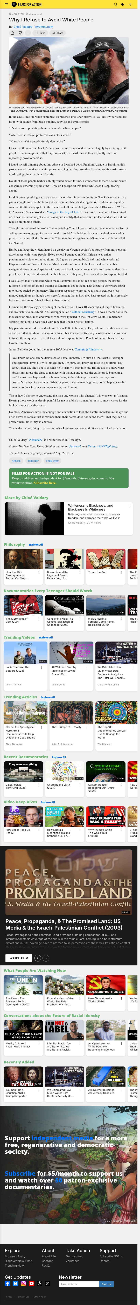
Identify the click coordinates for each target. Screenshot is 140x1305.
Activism (16, 460)
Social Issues (52, 460)
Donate (105, 1261)
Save (42, 32)
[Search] (115, 4)
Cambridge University (88, 349)
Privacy (8, 1296)
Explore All (36, 544)
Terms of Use (23, 1296)
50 (58, 1180)
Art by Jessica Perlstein (120, 1220)
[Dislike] (20, 33)
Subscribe (20, 1173)
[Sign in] (130, 4)
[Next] (46, 958)
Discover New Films (18, 1261)
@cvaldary (35, 440)
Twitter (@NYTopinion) (102, 446)
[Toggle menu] (6, 4)
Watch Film (19, 958)
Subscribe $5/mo (111, 1256)
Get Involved (74, 1256)
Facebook (75, 446)
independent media (62, 1138)
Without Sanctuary (82, 312)
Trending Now (14, 1265)
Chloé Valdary (23, 26)
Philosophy (33, 460)
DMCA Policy (40, 1296)
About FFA (49, 1256)
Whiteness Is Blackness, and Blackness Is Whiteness (90, 507)
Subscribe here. (45, 482)
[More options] (129, 506)
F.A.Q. (46, 1265)
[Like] (12, 33)
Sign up (106, 1284)
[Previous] (37, 958)
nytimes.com (44, 26)
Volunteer (72, 1261)
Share (60, 32)
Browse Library (15, 1256)
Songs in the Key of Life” (64, 212)
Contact (47, 1261)
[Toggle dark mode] (122, 4)
